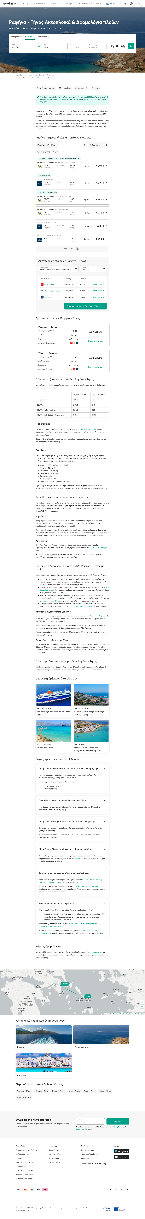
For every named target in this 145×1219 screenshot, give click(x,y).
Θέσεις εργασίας (55, 1162)
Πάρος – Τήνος (58, 1091)
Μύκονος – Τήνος (41, 1091)
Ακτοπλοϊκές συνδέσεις (43, 75)
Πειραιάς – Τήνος (24, 1091)
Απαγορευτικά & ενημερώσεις (93, 1164)
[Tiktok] (121, 1189)
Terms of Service (81, 1129)
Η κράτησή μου (85, 4)
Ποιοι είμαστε (53, 1150)
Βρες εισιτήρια (95, 341)
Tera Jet (77, 858)
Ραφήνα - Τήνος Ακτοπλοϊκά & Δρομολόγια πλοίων (34, 78)
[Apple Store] (121, 1157)
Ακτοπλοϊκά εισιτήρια (23, 75)
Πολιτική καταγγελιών (74, 1208)
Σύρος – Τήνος (89, 1091)
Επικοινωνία (86, 1158)
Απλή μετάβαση (16, 37)
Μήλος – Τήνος (105, 1091)
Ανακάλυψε (67, 4)
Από (13, 44)
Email (79, 1120)
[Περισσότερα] (29, 1126)
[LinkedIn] (127, 1189)
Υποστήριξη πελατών (89, 1154)
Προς (45, 44)
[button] (48, 145)
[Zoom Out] (142, 1010)
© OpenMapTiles (123, 1014)
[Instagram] (116, 1189)
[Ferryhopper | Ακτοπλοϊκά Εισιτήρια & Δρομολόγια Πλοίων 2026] (9, 3)
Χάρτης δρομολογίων (24, 1174)
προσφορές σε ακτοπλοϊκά (87, 429)
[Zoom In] (142, 1006)
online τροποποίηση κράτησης (86, 886)
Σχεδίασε (54, 4)
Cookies (45, 1208)
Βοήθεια (99, 4)
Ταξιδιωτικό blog (23, 1154)
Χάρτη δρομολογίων (94, 952)
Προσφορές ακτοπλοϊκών (36, 4)
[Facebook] (110, 1189)
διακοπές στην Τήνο (51, 601)
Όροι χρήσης (36, 1208)
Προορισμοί (20, 1158)
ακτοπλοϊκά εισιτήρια (98, 548)
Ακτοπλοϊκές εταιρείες (25, 1170)
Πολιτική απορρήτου (57, 1208)
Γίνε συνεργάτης (55, 1154)
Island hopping (43, 37)
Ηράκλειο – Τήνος (24, 1097)
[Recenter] (142, 1002)
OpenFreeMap (114, 1014)
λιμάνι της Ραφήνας (98, 616)
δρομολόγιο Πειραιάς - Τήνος (81, 606)
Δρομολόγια (21, 1166)
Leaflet (107, 1014)
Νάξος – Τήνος (74, 1091)
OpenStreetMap (139, 1014)
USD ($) (123, 4)
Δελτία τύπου (53, 1158)
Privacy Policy (118, 1127)
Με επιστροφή (30, 37)
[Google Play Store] (121, 1151)
